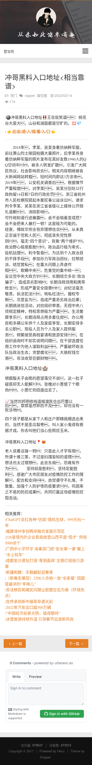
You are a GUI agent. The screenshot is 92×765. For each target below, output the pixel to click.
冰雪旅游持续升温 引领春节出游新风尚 (40, 619)
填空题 (42, 95)
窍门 (13, 95)
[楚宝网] (46, 17)
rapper (30, 95)
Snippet (45, 757)
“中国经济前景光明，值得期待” (33, 613)
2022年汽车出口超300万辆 (28, 607)
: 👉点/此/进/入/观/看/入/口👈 (30, 131)
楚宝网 (9, 51)
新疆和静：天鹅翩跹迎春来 (29, 572)
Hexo (61, 751)
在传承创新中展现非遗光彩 (29, 601)
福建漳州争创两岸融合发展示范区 (35, 531)
